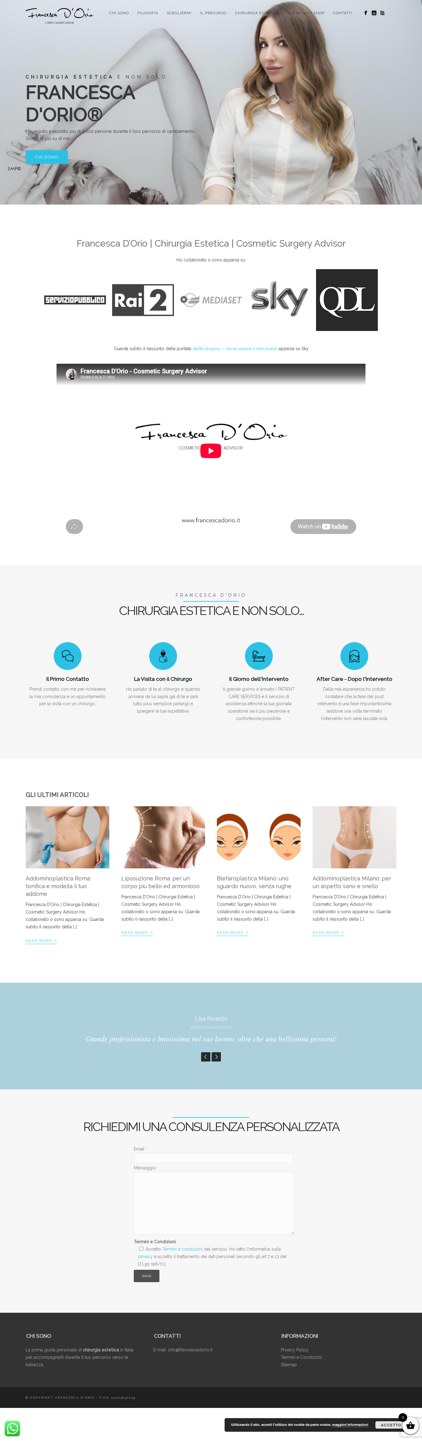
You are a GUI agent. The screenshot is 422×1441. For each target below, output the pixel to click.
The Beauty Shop (305, 13)
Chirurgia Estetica (256, 13)
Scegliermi (179, 13)
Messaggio (145, 1167)
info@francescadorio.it (190, 1349)
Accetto (391, 1425)
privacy (145, 1256)
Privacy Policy (295, 1349)
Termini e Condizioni (301, 1357)
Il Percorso (213, 13)
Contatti (342, 13)
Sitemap (289, 1364)
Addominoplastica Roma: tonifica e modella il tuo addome (58, 886)
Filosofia (147, 13)
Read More (41, 940)
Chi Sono (119, 13)
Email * (140, 1148)
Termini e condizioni (182, 1249)
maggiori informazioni (350, 1424)
